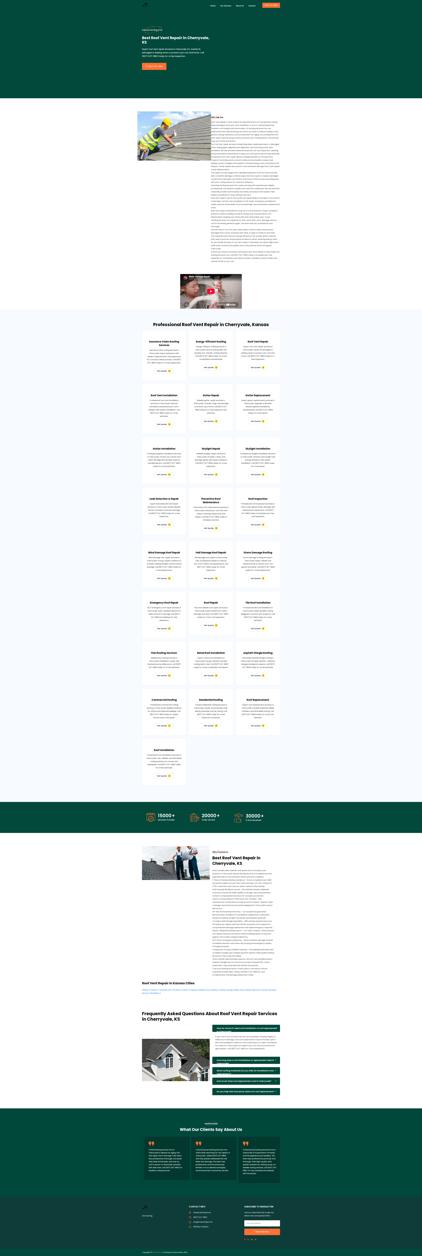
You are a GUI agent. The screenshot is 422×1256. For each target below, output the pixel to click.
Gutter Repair (211, 395)
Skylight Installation (258, 448)
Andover (154, 990)
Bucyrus (145, 993)
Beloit (248, 990)
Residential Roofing (211, 700)
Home (213, 6)
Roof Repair (211, 602)
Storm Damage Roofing (258, 552)
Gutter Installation (164, 448)
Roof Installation (164, 750)
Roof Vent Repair (258, 341)
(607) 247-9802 (271, 5)
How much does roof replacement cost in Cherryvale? (244, 1081)
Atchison (177, 990)
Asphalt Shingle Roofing (258, 653)
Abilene (145, 990)
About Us (240, 6)
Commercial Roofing (164, 700)
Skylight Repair (211, 448)
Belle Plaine (239, 990)
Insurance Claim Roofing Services (164, 343)
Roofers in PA (157, 1252)
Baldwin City (204, 990)
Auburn (185, 990)
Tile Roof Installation (257, 602)
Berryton (256, 990)
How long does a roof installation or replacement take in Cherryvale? (245, 1061)
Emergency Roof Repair (164, 602)
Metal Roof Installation (211, 653)
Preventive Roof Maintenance (211, 500)
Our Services (225, 6)
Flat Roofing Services (164, 653)
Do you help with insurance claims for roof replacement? (245, 1091)
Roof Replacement (258, 700)
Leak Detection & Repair (164, 499)
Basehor (214, 990)
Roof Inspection (257, 499)
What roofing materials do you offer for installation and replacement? (245, 1071)
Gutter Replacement (257, 395)
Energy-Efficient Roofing (211, 341)
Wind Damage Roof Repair (164, 552)
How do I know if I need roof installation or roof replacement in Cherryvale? (247, 1029)
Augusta (193, 990)
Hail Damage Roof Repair (211, 552)
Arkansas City (165, 990)
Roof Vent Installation (164, 395)
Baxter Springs (226, 990)
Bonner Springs (268, 990)
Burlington (155, 993)
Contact (252, 6)
